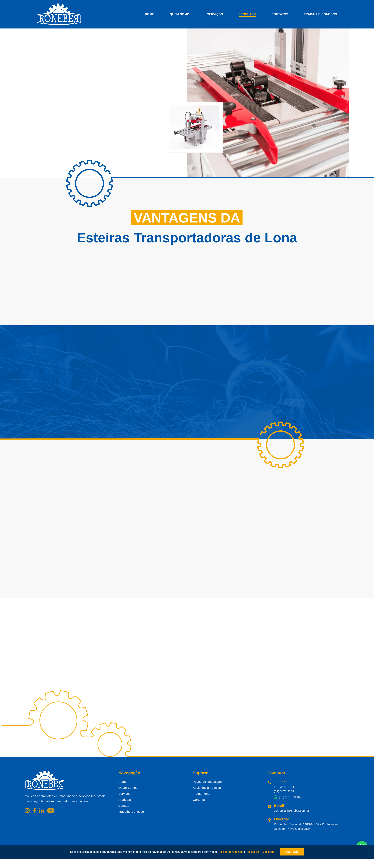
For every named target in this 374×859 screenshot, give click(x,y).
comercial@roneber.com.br (291, 810)
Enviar (320, 703)
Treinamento (201, 793)
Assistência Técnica (207, 787)
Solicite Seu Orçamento (72, 123)
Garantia (199, 799)
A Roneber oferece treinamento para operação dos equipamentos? (105, 542)
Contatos (279, 14)
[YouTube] (50, 810)
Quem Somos (181, 14)
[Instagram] (27, 810)
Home (149, 14)
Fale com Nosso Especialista (184, 404)
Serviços (215, 14)
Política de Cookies (230, 851)
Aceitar (292, 851)
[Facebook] (34, 810)
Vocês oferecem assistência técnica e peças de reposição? (253, 522)
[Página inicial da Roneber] (59, 14)
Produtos (247, 14)
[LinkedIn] (41, 810)
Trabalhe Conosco (320, 14)
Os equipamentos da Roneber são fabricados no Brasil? (95, 504)
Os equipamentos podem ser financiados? (237, 504)
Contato (123, 805)
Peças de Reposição (207, 781)
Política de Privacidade (260, 851)
